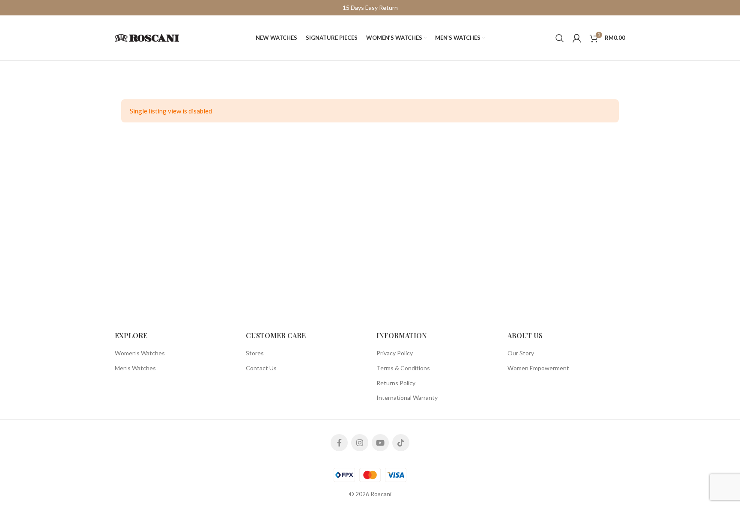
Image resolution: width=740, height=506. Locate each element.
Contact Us (261, 368)
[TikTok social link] (400, 442)
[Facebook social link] (339, 442)
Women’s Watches (140, 353)
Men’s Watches (135, 368)
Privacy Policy (394, 353)
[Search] (559, 38)
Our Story (520, 353)
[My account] (576, 38)
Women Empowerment (538, 368)
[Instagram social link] (359, 442)
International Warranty (407, 397)
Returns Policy (395, 383)
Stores (255, 353)
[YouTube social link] (380, 442)
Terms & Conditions (403, 368)
